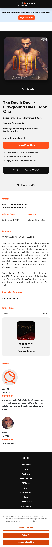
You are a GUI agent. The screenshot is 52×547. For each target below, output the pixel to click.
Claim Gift (26, 506)
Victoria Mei (31, 128)
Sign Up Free (26, 18)
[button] (5, 313)
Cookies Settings (26, 528)
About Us (26, 465)
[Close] (49, 512)
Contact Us (26, 493)
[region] (26, 528)
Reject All (26, 535)
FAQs (26, 469)
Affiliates (26, 483)
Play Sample (28, 89)
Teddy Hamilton (11, 131)
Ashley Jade (18, 123)
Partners (26, 474)
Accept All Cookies (26, 542)
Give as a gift (28, 185)
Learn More (26, 502)
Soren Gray (18, 128)
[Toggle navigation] (6, 4)
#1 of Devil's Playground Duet (26, 118)
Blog (26, 488)
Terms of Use (26, 479)
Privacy (26, 497)
